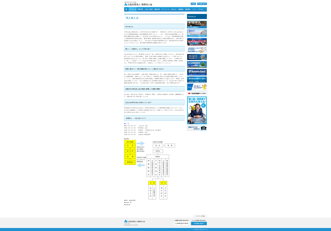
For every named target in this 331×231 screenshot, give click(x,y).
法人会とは (192, 16)
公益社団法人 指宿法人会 (140, 4)
